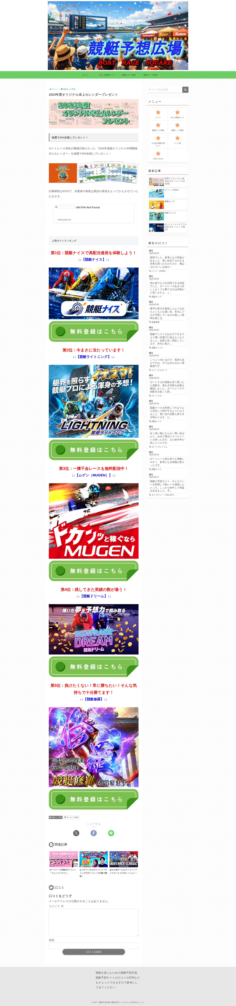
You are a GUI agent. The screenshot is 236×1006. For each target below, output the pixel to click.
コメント (56, 906)
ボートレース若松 (72, 817)
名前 (51, 940)
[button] (185, 90)
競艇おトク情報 (57, 817)
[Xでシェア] (76, 833)
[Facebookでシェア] (94, 833)
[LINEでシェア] (111, 833)
